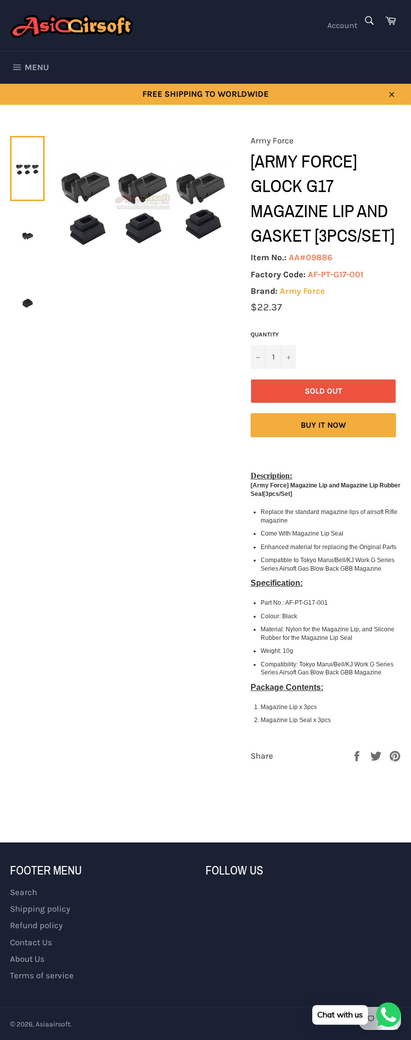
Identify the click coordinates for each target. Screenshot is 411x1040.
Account (342, 25)
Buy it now (323, 425)
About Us (27, 959)
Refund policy (36, 925)
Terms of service (42, 975)
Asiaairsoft (53, 1024)
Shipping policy (40, 909)
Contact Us (31, 942)
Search (23, 892)
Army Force (302, 291)
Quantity (265, 334)
